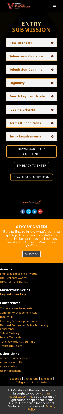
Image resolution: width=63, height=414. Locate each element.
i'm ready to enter (31, 165)
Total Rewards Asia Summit (17, 341)
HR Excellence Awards (14, 278)
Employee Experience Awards (18, 273)
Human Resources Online (29, 395)
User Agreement (10, 370)
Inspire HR (6, 317)
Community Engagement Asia (18, 312)
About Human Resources (16, 358)
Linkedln (46, 378)
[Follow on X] (28, 211)
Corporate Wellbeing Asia (16, 308)
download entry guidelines (31, 151)
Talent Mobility (9, 333)
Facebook (15, 378)
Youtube (42, 382)
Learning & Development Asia (19, 321)
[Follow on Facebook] (22, 211)
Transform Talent (11, 346)
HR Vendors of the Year (14, 282)
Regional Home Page (13, 294)
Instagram (31, 378)
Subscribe (31, 254)
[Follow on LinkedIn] (34, 211)
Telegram (22, 382)
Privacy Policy (8, 366)
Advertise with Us (11, 362)
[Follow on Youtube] (40, 211)
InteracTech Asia (10, 337)
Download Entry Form (31, 177)
